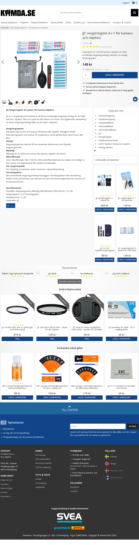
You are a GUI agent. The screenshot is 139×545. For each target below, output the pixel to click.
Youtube (74, 491)
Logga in (126, 2)
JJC (91, 43)
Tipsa (11, 205)
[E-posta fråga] (135, 99)
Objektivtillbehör (39, 22)
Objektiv (24, 22)
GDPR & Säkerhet (43, 467)
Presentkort (5, 496)
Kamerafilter (56, 22)
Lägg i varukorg (114, 74)
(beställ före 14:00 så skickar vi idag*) (83, 467)
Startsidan (5, 27)
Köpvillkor (5, 484)
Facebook (74, 487)
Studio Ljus (79, 22)
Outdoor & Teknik (122, 22)
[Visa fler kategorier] (95, 150)
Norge (113, 463)
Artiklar (38, 479)
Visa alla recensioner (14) (69, 281)
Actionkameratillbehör (98, 22)
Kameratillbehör (9, 22)
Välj (17, 338)
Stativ (68, 22)
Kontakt (4, 492)
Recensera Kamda (43, 463)
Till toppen (69, 410)
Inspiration (40, 487)
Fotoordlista (41, 483)
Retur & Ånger (6, 488)
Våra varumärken (42, 459)
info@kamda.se (7, 454)
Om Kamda (40, 455)
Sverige (113, 456)
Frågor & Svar (6, 480)
